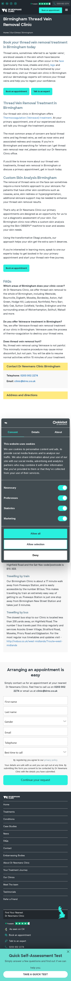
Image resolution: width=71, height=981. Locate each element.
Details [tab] (36, 432)
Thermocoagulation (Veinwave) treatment (27, 117)
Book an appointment (16, 91)
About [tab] (58, 432)
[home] (11, 10)
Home (6, 32)
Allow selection (35, 544)
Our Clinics (15, 32)
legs (52, 65)
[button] (66, 10)
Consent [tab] (13, 432)
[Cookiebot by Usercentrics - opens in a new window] (52, 423)
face (61, 61)
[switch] (62, 498)
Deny (35, 555)
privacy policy (50, 760)
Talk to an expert (42, 91)
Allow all (35, 533)
